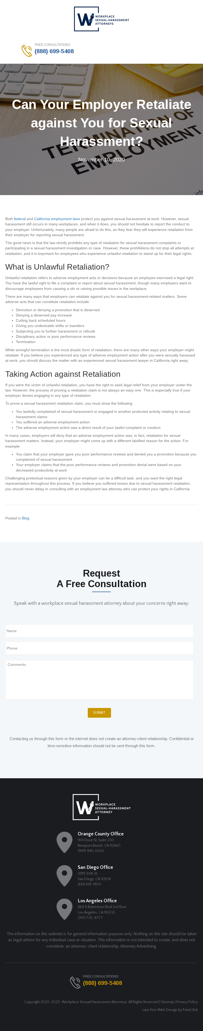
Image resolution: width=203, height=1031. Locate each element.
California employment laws (57, 219)
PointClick (190, 1010)
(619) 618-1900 (89, 884)
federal (20, 219)
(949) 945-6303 (91, 851)
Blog (25, 518)
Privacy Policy (187, 1002)
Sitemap (167, 1002)
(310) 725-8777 (90, 918)
